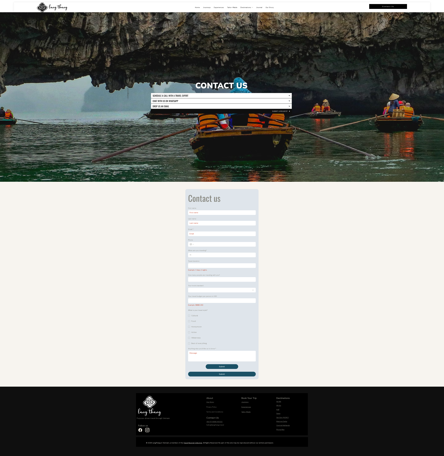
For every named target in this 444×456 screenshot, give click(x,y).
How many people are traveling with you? (204, 275)
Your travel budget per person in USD (202, 296)
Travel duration (193, 261)
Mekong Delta (281, 421)
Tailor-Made (246, 412)
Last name (192, 219)
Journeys (244, 402)
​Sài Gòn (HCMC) (282, 417)
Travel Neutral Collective (193, 443)
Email (190, 229)
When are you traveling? (197, 250)
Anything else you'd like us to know (202, 349)
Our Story (210, 402)
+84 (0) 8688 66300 (214, 422)
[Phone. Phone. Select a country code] (192, 244)
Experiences (246, 407)
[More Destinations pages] (252, 7)
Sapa (278, 413)
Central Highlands (283, 425)
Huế (277, 409)
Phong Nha (280, 429)
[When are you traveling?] (190, 255)
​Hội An (278, 405)
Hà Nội (278, 402)
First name (192, 208)
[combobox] (222, 290)
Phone (190, 240)
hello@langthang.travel (215, 425)
